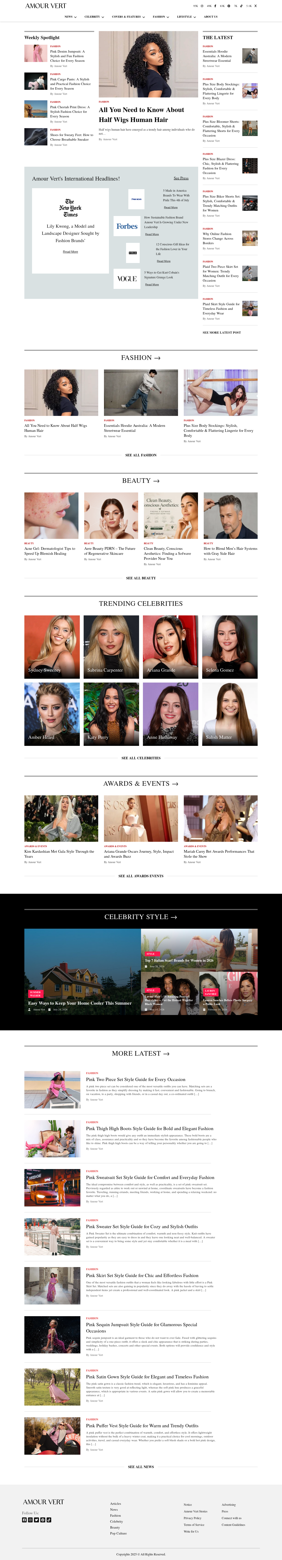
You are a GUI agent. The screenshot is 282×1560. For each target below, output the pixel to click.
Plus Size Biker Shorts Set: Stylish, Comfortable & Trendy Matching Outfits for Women (221, 203)
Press (225, 1511)
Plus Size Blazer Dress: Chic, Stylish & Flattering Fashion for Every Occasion (221, 166)
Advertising (229, 1504)
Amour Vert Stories (195, 1511)
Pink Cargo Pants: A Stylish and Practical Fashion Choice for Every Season (70, 84)
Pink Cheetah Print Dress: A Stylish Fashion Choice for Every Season (70, 111)
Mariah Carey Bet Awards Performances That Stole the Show (219, 854)
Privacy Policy (192, 1518)
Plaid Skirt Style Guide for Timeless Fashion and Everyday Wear (221, 308)
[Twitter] (37, 1520)
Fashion (159, 17)
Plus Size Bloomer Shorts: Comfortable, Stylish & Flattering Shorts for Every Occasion (221, 128)
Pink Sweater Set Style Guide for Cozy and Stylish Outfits (142, 1226)
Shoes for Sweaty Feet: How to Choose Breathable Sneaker (71, 137)
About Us (211, 17)
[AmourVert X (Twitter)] (256, 6)
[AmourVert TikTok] (241, 6)
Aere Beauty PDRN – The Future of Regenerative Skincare (109, 551)
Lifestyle (184, 17)
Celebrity (92, 17)
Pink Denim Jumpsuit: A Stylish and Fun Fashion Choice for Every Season (67, 56)
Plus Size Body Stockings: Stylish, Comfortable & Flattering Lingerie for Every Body (221, 91)
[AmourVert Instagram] (202, 6)
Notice (188, 1504)
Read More (70, 251)
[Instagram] (30, 1520)
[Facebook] (24, 1520)
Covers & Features (126, 17)
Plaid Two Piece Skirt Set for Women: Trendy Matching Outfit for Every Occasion (221, 273)
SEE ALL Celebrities (141, 757)
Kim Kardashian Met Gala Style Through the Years (59, 854)
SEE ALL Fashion (141, 455)
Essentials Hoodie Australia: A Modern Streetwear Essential (217, 56)
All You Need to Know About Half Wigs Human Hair (141, 114)
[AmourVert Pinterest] (229, 6)
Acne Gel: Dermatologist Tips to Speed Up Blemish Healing (49, 551)
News (69, 17)
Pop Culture (118, 1533)
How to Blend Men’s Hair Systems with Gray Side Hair (230, 551)
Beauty (115, 1527)
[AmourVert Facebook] (215, 6)
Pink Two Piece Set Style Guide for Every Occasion (136, 1079)
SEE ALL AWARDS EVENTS (141, 875)
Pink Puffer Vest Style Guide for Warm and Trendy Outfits (142, 1425)
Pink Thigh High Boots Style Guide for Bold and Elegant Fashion (150, 1128)
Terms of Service (194, 1525)
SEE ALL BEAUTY (141, 578)
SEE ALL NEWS (141, 1466)
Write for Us (191, 1531)
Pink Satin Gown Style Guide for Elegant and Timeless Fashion (147, 1376)
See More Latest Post (222, 332)
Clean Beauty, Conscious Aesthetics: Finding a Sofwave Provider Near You (167, 553)
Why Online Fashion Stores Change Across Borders (218, 238)
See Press (181, 178)
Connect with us (232, 1518)
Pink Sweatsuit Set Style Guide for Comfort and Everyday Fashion (150, 1177)
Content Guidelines (233, 1525)
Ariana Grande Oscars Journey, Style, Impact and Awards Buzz (139, 854)
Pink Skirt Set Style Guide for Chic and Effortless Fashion (142, 1275)
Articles (115, 1503)
